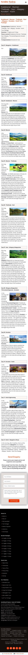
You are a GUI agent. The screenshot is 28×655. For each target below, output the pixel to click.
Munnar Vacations (5, 14)
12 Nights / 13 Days (6, 556)
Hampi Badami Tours (7, 587)
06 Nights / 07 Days (6, 540)
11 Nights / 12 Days (6, 553)
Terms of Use (5, 568)
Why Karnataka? (5, 521)
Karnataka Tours (6, 582)
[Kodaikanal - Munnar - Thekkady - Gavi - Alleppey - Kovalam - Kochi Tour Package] (8, 2)
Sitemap (4, 575)
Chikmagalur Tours (6, 592)
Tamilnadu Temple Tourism (18, 634)
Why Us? (4, 518)
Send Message (14, 501)
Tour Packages (5, 523)
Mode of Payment (6, 526)
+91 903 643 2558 (9, 612)
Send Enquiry (5, 531)
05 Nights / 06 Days (6, 538)
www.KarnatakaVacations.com (12, 618)
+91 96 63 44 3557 (11, 613)
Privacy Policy (5, 570)
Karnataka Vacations (11, 615)
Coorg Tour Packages (7, 590)
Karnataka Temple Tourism (16, 633)
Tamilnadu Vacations (5, 634)
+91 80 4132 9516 (9, 610)
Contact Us (4, 529)
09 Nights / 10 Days (6, 548)
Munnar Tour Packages (19, 636)
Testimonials (5, 565)
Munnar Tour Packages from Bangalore (14, 642)
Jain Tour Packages (6, 597)
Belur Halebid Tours (6, 595)
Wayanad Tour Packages (6, 636)
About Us (4, 516)
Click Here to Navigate (12, 620)
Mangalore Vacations (17, 630)
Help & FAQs (5, 562)
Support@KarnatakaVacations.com (12, 617)
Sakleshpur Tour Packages (15, 631)
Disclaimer (4, 573)
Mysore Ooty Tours (6, 585)
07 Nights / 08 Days (6, 543)
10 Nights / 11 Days (6, 551)
